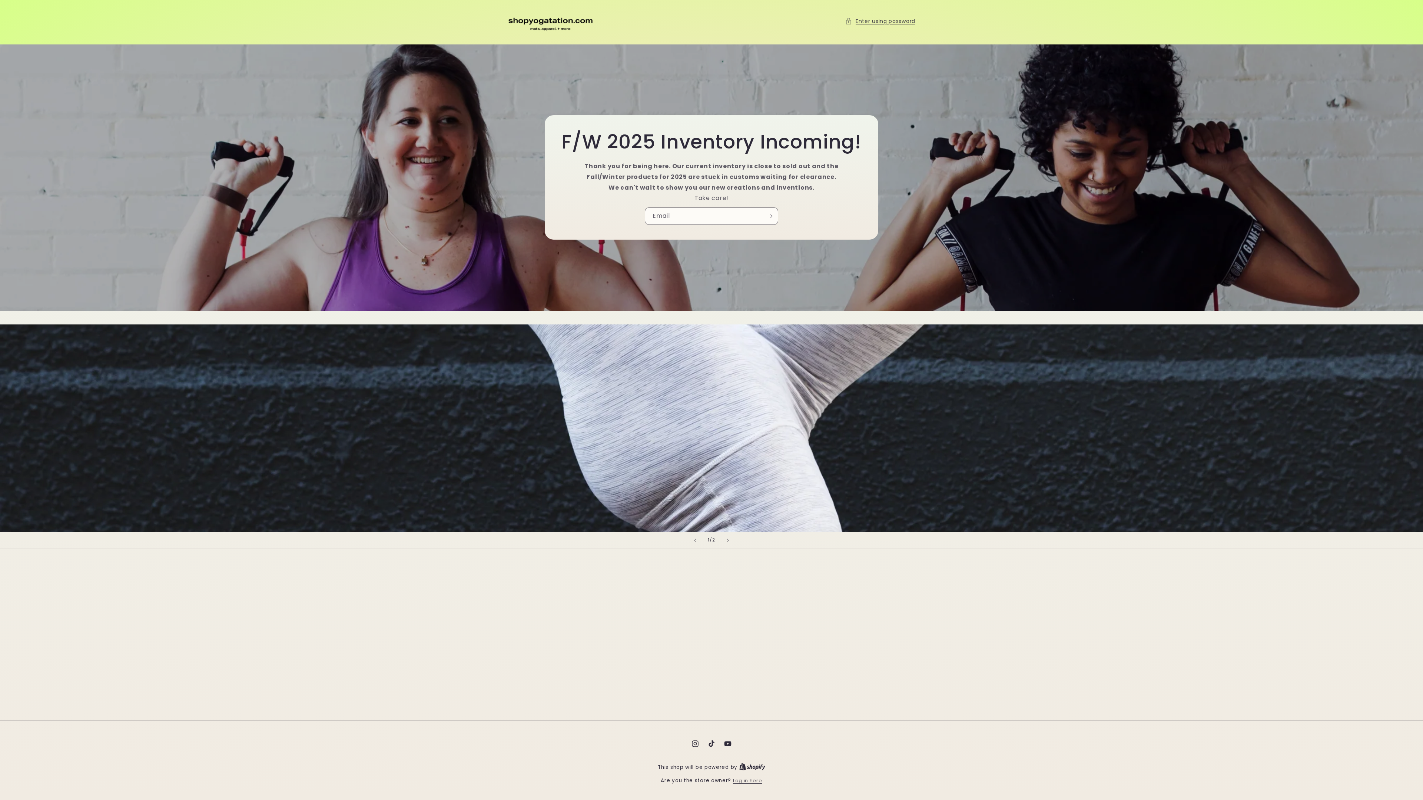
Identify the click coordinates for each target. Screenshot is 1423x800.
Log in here (747, 780)
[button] (880, 21)
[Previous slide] (695, 540)
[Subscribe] (770, 216)
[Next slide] (728, 540)
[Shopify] (752, 767)
